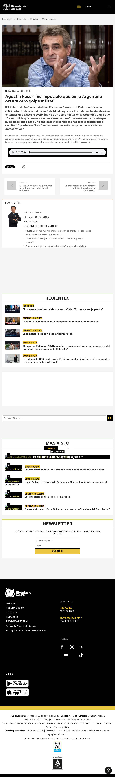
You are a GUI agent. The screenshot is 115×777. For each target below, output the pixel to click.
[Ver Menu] (109, 7)
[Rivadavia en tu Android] (17, 683)
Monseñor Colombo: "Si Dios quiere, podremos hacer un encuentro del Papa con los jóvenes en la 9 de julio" (66, 347)
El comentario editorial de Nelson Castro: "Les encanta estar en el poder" (66, 469)
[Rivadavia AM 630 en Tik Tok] (81, 655)
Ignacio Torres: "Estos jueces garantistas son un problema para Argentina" (57, 457)
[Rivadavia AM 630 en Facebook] (64, 647)
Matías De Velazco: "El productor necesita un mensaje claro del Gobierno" (35, 188)
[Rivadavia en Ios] (17, 692)
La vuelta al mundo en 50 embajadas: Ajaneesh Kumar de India (61, 321)
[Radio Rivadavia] (18, 592)
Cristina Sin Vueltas (32, 318)
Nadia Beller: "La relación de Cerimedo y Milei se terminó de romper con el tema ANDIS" (56, 483)
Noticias (11, 612)
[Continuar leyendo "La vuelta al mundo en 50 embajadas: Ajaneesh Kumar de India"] (12, 321)
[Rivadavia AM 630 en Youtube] (66, 655)
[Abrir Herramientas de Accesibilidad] (108, 770)
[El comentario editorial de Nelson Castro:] (13, 468)
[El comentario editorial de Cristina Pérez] (13, 495)
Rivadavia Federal (17, 621)
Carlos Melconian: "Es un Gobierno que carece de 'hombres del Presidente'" (67, 509)
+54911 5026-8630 (69, 621)
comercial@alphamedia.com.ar (71, 730)
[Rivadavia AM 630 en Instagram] (74, 647)
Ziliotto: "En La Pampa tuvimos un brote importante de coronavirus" (80, 188)
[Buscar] (110, 418)
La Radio (11, 603)
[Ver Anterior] (11, 185)
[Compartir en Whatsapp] (23, 167)
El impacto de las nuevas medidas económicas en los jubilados (57, 246)
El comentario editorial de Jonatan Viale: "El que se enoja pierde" (63, 309)
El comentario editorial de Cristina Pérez (48, 333)
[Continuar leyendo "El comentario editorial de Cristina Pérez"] (12, 333)
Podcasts (12, 617)
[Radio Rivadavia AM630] (15, 7)
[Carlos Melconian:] (13, 507)
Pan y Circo (28, 305)
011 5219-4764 (67, 611)
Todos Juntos (33, 212)
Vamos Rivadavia (30, 342)
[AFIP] (57, 747)
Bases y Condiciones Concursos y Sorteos (26, 630)
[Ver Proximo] (103, 185)
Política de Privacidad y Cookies (21, 626)
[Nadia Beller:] (13, 480)
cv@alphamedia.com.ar (57, 734)
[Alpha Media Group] (57, 762)
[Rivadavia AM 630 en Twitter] (83, 647)
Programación (15, 608)
